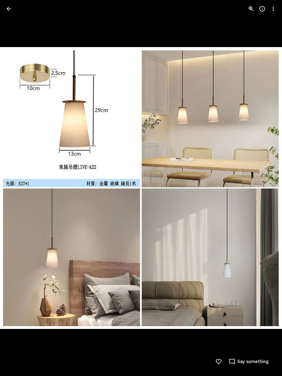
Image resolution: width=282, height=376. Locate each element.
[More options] (273, 8)
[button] (15, 188)
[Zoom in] (251, 8)
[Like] (218, 361)
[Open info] (262, 8)
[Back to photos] (8, 8)
